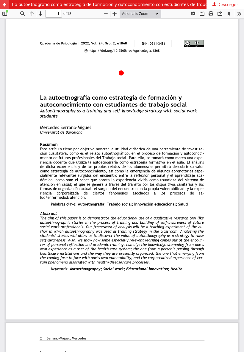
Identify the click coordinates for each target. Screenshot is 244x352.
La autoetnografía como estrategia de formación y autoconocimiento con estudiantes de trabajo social (118, 4)
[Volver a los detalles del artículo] (4, 4)
